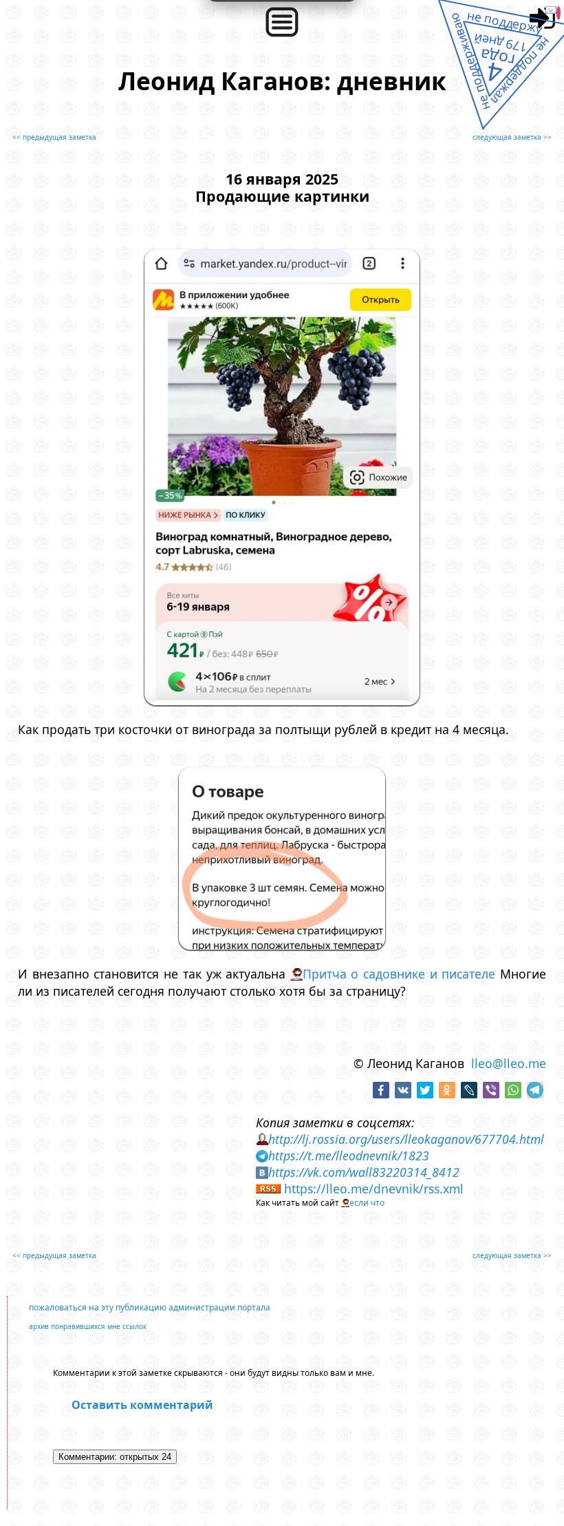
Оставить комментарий (142, 1404)
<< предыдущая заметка (54, 137)
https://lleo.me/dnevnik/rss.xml (374, 1188)
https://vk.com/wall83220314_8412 (363, 1172)
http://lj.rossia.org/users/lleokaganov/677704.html (406, 1139)
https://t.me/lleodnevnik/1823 (348, 1155)
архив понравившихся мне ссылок (88, 1326)
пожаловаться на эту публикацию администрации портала (149, 1307)
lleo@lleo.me (508, 1063)
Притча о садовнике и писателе (399, 973)
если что (366, 1203)
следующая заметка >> (512, 137)
